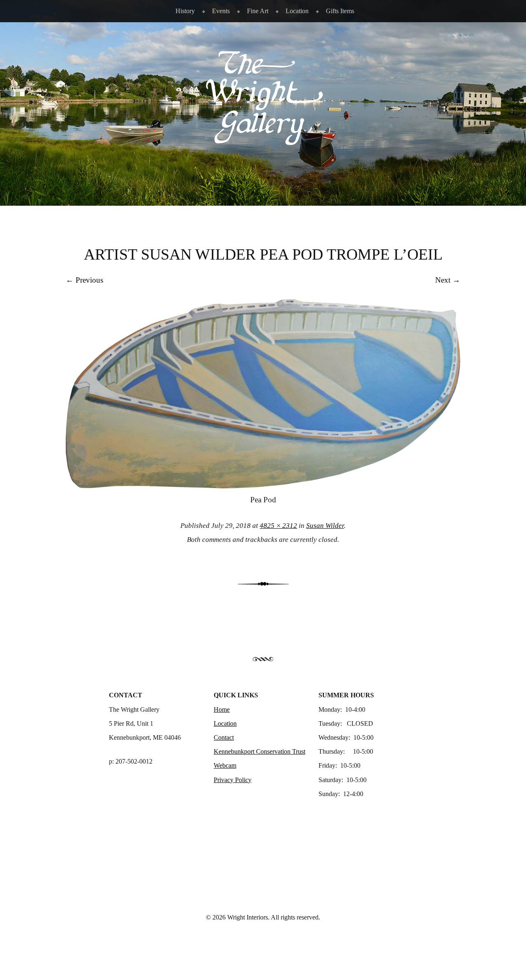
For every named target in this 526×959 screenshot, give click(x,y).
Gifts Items (340, 10)
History (185, 10)
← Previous (84, 280)
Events (221, 10)
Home (222, 709)
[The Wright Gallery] (263, 141)
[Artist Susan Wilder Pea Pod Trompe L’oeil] (263, 485)
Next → (447, 280)
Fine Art (257, 10)
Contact (224, 737)
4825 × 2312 (278, 525)
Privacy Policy (232, 779)
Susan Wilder (325, 525)
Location (297, 10)
